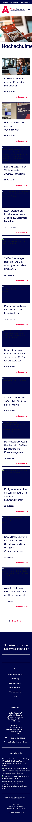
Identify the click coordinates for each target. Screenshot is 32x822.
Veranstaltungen (25, 2)
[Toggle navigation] (29, 9)
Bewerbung (5, 2)
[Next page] (21, 621)
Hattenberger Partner (19, 812)
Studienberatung (14, 2)
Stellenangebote (15, 692)
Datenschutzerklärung (16, 806)
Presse (15, 696)
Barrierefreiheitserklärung (16, 808)
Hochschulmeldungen (15, 674)
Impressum (16, 804)
